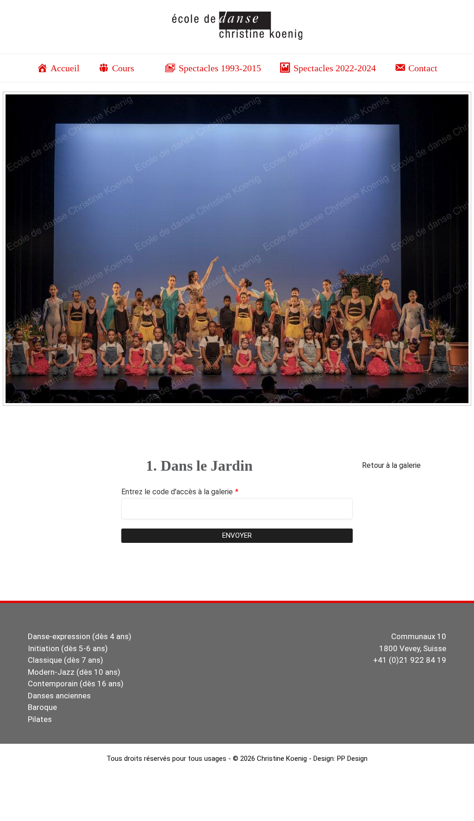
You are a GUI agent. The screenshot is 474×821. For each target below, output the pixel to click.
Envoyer (237, 535)
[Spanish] (460, 46)
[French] (414, 46)
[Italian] (442, 46)
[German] (433, 46)
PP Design (352, 758)
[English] (423, 46)
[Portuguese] (451, 46)
